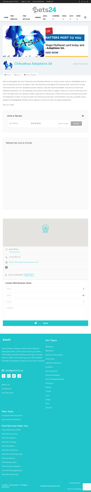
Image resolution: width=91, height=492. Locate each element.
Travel (48, 391)
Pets (47, 403)
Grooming (50, 359)
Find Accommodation (11, 466)
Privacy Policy (74, 483)
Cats (71, 16)
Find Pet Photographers (12, 470)
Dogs (64, 16)
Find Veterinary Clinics (11, 430)
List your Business (38, 1)
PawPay (38, 17)
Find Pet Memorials (10, 474)
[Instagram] (9, 376)
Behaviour (50, 350)
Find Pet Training (9, 442)
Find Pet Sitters (8, 446)
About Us (6, 384)
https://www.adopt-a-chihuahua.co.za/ (23, 262)
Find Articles (26, 17)
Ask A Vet (45, 17)
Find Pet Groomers (10, 450)
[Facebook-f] (3, 376)
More (78, 16)
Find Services (13, 17)
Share (8, 75)
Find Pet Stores (8, 458)
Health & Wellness (53, 363)
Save (18, 75)
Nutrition (49, 367)
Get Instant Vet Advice (11, 419)
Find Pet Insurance (10, 434)
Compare (55, 16)
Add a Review (31, 75)
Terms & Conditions (74, 489)
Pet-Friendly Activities (55, 379)
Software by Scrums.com (50, 486)
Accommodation (53, 375)
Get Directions (14, 252)
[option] (24, 41)
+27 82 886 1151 (14, 257)
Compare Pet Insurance (12, 415)
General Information (54, 355)
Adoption (49, 346)
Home (6, 17)
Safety (48, 387)
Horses (49, 407)
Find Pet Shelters (9, 438)
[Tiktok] (19, 376)
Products (49, 383)
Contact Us (49, 1)
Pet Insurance (51, 371)
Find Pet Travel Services (12, 454)
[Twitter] (14, 376)
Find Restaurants (9, 462)
